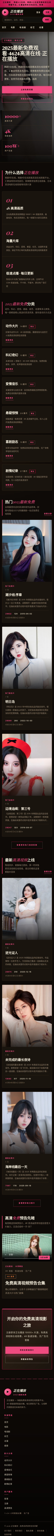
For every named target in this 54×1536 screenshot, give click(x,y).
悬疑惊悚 (8, 1474)
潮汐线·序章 (13, 594)
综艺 (32, 27)
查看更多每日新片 (27, 1203)
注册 (47, 12)
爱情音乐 (8, 1470)
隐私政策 (30, 1531)
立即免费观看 (27, 90)
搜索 (47, 20)
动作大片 (8, 1460)
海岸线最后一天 (16, 1166)
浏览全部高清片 (27, 1350)
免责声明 (8, 1535)
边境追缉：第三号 (17, 808)
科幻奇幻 (8, 1465)
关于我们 (8, 1531)
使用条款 (40, 1531)
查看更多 (9, 340)
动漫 (41, 27)
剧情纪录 (8, 1484)
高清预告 (8, 1508)
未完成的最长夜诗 (17, 1059)
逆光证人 (11, 952)
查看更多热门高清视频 (27, 845)
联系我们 (19, 1531)
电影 (13, 27)
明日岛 (10, 701)
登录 (38, 12)
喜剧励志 (8, 1479)
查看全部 (48, 514)
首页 (4, 27)
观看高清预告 (27, 99)
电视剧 (22, 27)
